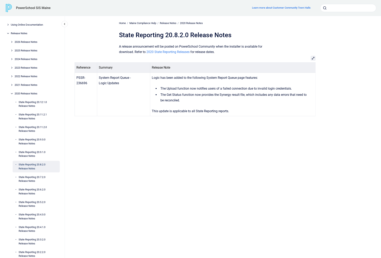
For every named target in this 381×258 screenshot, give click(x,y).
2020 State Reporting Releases (168, 52)
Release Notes (19, 33)
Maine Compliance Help (142, 23)
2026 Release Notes (26, 41)
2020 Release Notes (26, 93)
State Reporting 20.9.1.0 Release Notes (32, 154)
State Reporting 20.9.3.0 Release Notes (32, 141)
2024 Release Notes (26, 59)
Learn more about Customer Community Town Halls (281, 7)
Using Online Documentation (27, 24)
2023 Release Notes (26, 67)
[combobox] (348, 8)
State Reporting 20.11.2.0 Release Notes (33, 129)
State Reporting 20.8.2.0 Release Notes (32, 166)
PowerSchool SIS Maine (33, 8)
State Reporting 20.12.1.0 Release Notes (33, 104)
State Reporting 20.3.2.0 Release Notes (32, 241)
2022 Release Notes (26, 76)
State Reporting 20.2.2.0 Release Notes (32, 254)
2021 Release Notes (26, 84)
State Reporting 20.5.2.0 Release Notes (32, 204)
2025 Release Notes (26, 50)
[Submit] (325, 8)
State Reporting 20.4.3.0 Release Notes (32, 216)
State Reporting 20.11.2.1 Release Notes (33, 116)
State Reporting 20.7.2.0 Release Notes (32, 179)
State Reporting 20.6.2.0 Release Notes (32, 191)
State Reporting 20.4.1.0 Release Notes (32, 229)
